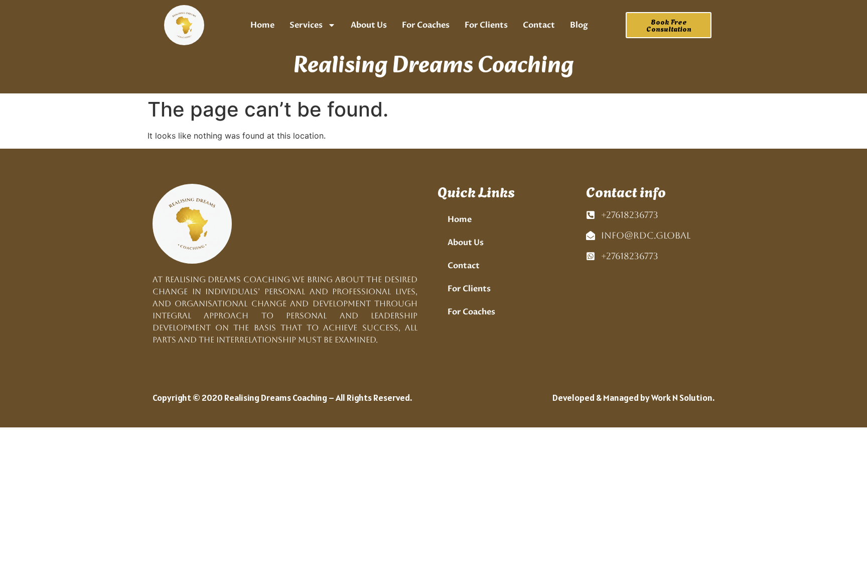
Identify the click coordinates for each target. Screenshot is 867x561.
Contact (539, 25)
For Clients (486, 25)
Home (262, 25)
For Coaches (426, 25)
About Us (369, 25)
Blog (579, 25)
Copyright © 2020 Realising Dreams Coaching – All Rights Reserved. (282, 397)
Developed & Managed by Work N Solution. (633, 397)
